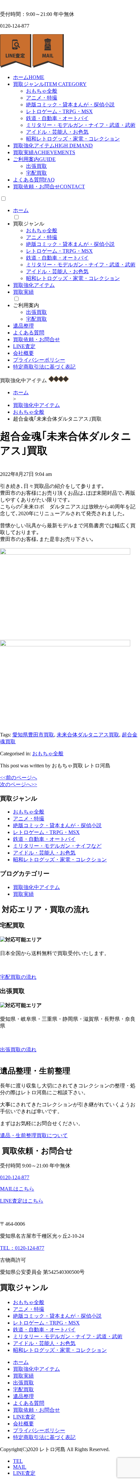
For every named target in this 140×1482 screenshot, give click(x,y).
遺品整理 (23, 326)
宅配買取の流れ (18, 977)
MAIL (19, 1467)
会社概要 (23, 353)
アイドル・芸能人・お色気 (57, 132)
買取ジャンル (50, 84)
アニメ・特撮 (41, 98)
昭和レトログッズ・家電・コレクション (73, 138)
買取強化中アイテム (36, 887)
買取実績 (44, 152)
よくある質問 (34, 179)
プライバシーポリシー (39, 360)
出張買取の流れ (18, 1049)
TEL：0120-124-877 (22, 1248)
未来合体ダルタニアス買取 (88, 734)
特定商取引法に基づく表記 (44, 367)
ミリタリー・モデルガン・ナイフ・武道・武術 (80, 125)
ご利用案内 (34, 159)
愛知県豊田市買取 (33, 734)
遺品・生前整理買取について (34, 1135)
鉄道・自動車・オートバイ (57, 118)
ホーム (28, 77)
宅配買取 (36, 173)
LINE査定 (24, 346)
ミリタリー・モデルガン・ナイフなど (57, 846)
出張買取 (36, 166)
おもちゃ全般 (41, 91)
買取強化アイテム (53, 145)
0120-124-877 (14, 1177)
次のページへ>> (18, 784)
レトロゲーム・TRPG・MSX (59, 111)
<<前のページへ (18, 777)
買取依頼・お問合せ (49, 186)
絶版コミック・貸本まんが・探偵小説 (70, 104)
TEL (18, 1461)
